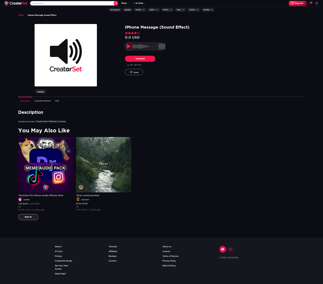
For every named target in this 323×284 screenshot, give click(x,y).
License (166, 251)
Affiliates (113, 251)
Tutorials (113, 246)
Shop (124, 3)
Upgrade (299, 3)
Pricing (58, 256)
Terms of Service (171, 256)
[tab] (25, 101)
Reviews (113, 256)
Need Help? (60, 273)
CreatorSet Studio (63, 260)
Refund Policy (169, 265)
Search (58, 246)
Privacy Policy (169, 260)
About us (167, 246)
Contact (112, 260)
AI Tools (59, 251)
